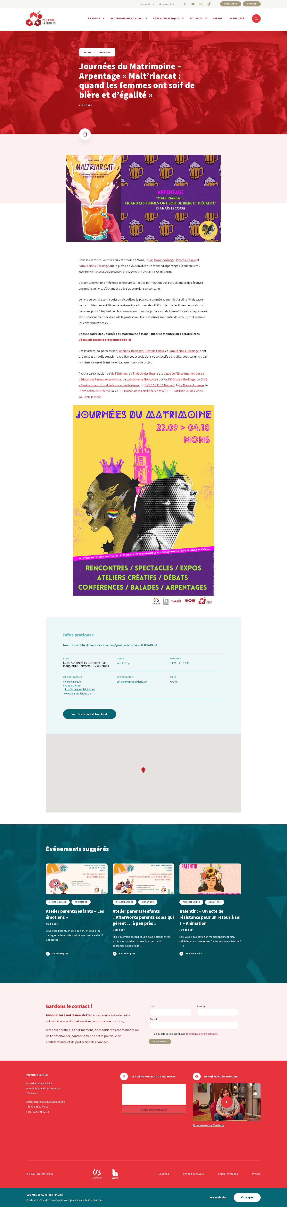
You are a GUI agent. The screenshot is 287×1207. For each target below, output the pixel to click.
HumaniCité (166, 4)
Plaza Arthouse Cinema (94, 391)
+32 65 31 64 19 (71, 685)
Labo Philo (147, 4)
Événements (104, 52)
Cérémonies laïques (166, 18)
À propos (94, 18)
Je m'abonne (160, 1041)
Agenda (217, 18)
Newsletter (230, 4)
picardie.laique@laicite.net (79, 689)
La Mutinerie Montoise (141, 379)
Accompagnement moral (127, 18)
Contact (252, 4)
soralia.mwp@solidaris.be (132, 681)
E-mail (153, 1019)
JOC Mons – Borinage (181, 379)
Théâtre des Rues (144, 373)
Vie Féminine (119, 373)
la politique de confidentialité (201, 1033)
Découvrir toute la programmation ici (105, 340)
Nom (152, 1006)
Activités (196, 18)
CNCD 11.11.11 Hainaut (160, 385)
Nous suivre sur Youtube (208, 1125)
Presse (256, 1174)
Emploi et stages (228, 1174)
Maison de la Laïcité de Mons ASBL (146, 391)
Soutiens (164, 1174)
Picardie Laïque (186, 260)
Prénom (201, 1006)
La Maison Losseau (191, 385)
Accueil (88, 52)
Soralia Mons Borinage (94, 266)
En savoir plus (218, 1197)
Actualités (237, 18)
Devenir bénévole (193, 1174)
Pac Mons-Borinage (162, 260)
